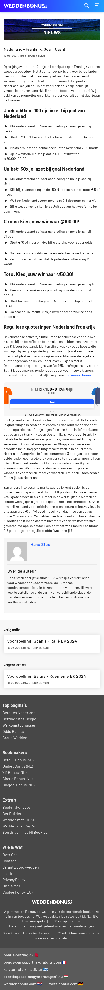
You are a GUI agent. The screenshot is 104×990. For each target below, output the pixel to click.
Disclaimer (11, 885)
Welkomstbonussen (19, 725)
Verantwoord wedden (20, 867)
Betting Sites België (19, 718)
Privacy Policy (13, 879)
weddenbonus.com (28, 6)
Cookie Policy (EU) (17, 892)
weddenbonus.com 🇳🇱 (23, 983)
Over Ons (10, 854)
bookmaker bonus (78, 375)
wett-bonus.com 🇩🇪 (66, 983)
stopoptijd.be (70, 921)
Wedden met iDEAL (18, 819)
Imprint (8, 873)
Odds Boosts (13, 731)
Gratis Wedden (14, 737)
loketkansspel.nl (34, 921)
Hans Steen (41, 544)
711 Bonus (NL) (14, 772)
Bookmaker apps (16, 807)
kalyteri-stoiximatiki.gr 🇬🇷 (26, 969)
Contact (9, 860)
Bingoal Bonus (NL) (18, 785)
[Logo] (52, 902)
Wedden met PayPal (19, 826)
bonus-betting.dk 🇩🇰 (21, 954)
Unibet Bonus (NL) (17, 766)
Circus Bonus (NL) (17, 778)
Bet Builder (12, 813)
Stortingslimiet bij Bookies (24, 832)
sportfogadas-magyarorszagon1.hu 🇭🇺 (36, 976)
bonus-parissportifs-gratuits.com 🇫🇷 (35, 962)
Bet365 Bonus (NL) (17, 760)
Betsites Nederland (19, 712)
